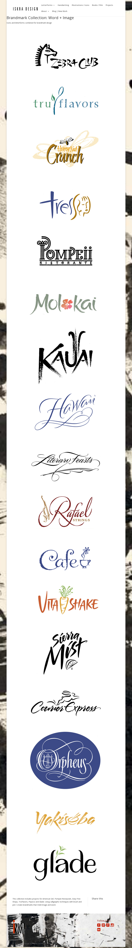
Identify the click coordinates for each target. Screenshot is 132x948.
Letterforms (46, 5)
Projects (109, 5)
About (44, 11)
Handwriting (63, 5)
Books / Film (97, 5)
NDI (55, 943)
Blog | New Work (59, 11)
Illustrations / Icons (80, 5)
